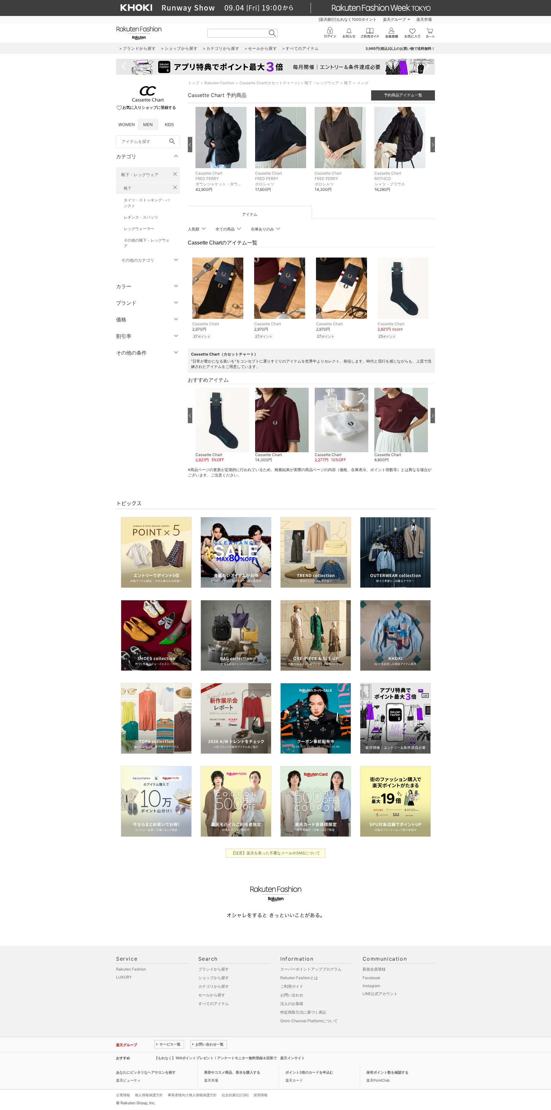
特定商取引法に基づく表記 (303, 1012)
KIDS (169, 124)
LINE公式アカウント (380, 993)
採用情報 (260, 1095)
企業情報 (123, 1095)
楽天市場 (424, 19)
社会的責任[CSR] (235, 1095)
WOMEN (126, 124)
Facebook (371, 977)
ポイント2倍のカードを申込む (309, 1072)
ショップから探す (213, 977)
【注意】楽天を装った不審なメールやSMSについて (275, 853)
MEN (148, 124)
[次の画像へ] (432, 144)
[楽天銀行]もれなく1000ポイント (348, 19)
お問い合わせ (291, 995)
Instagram (371, 985)
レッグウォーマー (139, 228)
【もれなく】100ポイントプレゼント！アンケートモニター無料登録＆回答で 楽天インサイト (229, 1058)
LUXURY (124, 977)
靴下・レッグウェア (139, 174)
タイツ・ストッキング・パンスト (147, 203)
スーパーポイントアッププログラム (311, 969)
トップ (193, 82)
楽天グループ (394, 19)
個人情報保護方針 (149, 1095)
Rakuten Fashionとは (299, 977)
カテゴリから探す (213, 986)
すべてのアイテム (213, 1003)
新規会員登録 (374, 969)
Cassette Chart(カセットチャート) (269, 82)
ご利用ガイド (291, 986)
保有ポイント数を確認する (387, 1072)
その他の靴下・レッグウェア (147, 243)
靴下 (127, 188)
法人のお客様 (291, 1003)
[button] (222, 154)
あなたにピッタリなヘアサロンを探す (146, 1072)
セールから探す (211, 995)
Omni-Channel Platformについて (309, 1020)
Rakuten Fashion (219, 82)
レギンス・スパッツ (141, 217)
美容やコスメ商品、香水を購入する (232, 1072)
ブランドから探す (213, 969)
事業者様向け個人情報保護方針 (192, 1095)
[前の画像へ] (190, 144)
